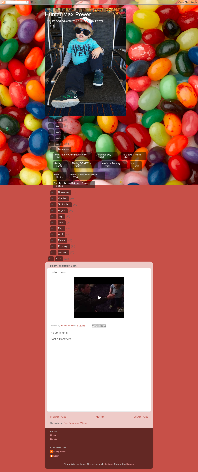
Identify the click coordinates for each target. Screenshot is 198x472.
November (63, 192)
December (63, 149)
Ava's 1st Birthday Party (111, 164)
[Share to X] (99, 325)
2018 (58, 120)
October (62, 198)
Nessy (56, 456)
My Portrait (135, 166)
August (61, 210)
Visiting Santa (58, 164)
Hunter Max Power (68, 14)
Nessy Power (59, 451)
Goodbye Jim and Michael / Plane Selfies (71, 184)
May (60, 228)
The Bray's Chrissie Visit (131, 156)
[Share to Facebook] (101, 325)
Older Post (141, 416)
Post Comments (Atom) (75, 423)
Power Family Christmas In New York (70, 156)
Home (100, 416)
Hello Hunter (58, 175)
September (63, 204)
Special (53, 439)
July (60, 216)
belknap (109, 464)
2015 (58, 137)
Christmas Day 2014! (103, 156)
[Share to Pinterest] (104, 325)
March (61, 240)
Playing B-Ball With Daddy (81, 164)
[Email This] (93, 325)
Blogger (130, 464)
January (62, 252)
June (60, 222)
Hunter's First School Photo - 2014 (84, 175)
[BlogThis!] (96, 325)
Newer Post (58, 416)
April (60, 234)
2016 (58, 131)
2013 (58, 258)
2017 (58, 125)
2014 (58, 144)
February (62, 246)
